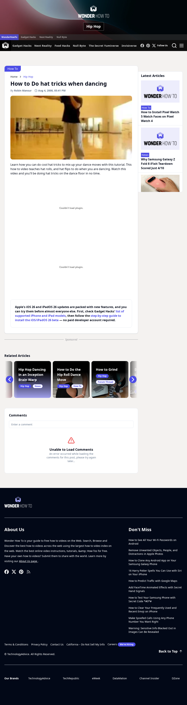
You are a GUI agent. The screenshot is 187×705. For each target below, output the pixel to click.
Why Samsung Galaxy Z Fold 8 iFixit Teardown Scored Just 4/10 (158, 163)
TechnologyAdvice (39, 678)
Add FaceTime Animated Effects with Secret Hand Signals (155, 589)
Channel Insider (149, 678)
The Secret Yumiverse (104, 45)
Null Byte (62, 37)
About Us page (28, 561)
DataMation (120, 678)
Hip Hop (93, 26)
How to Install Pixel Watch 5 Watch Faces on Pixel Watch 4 (160, 116)
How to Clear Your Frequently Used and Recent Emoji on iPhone (153, 609)
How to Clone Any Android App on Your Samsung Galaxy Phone (152, 562)
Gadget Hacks (28, 37)
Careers (120, 644)
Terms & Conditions (16, 644)
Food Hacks (62, 45)
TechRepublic (71, 678)
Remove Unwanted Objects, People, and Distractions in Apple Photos (153, 552)
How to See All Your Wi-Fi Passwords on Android (152, 541)
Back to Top (168, 651)
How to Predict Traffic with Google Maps (153, 581)
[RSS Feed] (28, 572)
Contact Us (57, 644)
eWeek (96, 678)
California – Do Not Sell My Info (85, 644)
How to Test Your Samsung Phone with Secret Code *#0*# (152, 599)
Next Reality (46, 37)
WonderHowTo (9, 37)
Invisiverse (129, 45)
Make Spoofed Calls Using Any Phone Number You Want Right (151, 619)
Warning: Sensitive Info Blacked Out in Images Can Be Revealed (152, 630)
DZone (176, 678)
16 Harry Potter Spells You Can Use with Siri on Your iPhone (155, 572)
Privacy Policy (39, 644)
